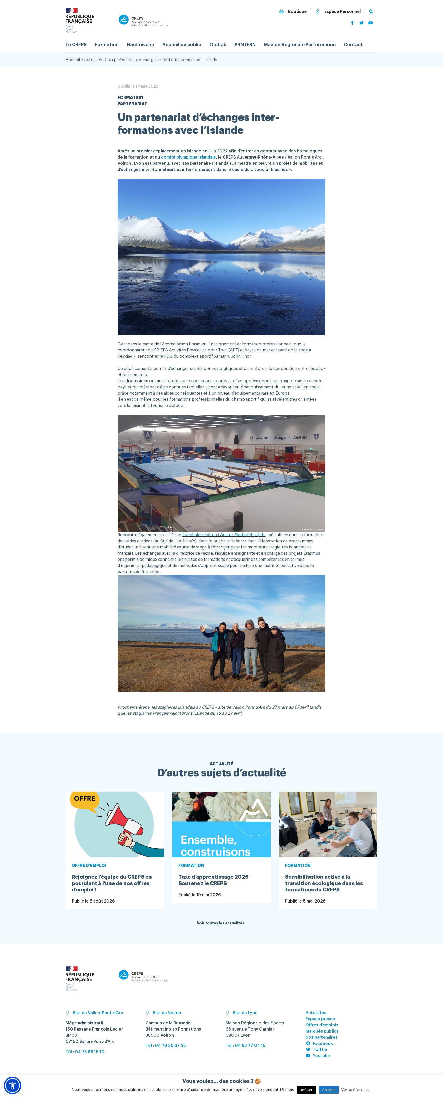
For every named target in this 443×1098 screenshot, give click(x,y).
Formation (107, 44)
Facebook (323, 1044)
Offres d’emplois (322, 1025)
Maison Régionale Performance (300, 44)
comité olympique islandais (188, 157)
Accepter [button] (329, 1089)
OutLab (217, 44)
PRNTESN (245, 44)
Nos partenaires (322, 1037)
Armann (221, 356)
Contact (353, 44)
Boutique (297, 11)
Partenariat (132, 104)
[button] (12, 1085)
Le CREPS (76, 44)
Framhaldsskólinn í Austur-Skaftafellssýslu (224, 534)
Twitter (320, 1050)
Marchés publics (322, 1031)
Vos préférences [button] (356, 1089)
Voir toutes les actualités (220, 923)
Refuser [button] (306, 1089)
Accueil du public (181, 44)
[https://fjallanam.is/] (266, 534)
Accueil (73, 60)
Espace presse (320, 1019)
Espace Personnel (342, 11)
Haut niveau (140, 44)
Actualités (93, 60)
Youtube (321, 1056)
